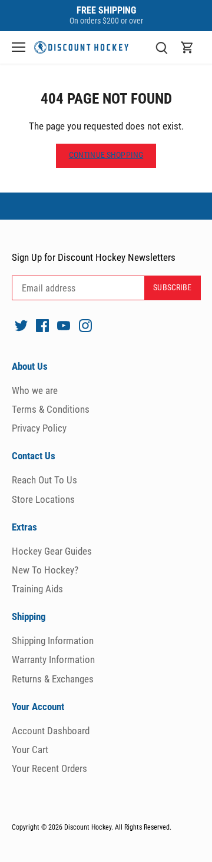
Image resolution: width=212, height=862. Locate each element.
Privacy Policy (39, 428)
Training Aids (37, 589)
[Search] (161, 47)
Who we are (35, 390)
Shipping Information (53, 640)
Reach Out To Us (44, 480)
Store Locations (43, 499)
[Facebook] (42, 325)
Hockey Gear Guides (52, 551)
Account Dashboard (51, 731)
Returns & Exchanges (53, 679)
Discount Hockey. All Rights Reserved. (117, 827)
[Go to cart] (187, 47)
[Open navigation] (18, 47)
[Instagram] (85, 325)
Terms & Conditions (51, 409)
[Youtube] (63, 325)
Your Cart (30, 749)
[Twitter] (21, 325)
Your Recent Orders (49, 768)
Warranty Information (53, 659)
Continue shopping (106, 155)
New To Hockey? (45, 570)
